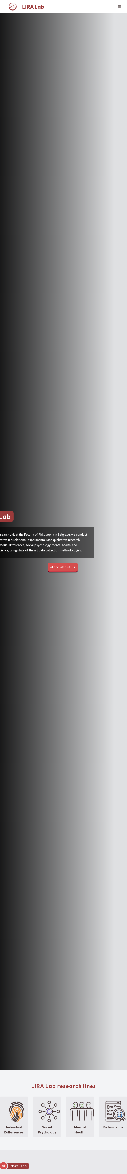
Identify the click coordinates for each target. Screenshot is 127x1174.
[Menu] (119, 6)
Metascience (113, 1127)
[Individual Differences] (16, 1111)
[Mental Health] (82, 1111)
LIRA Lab (33, 6)
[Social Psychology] (49, 1111)
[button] (63, 567)
